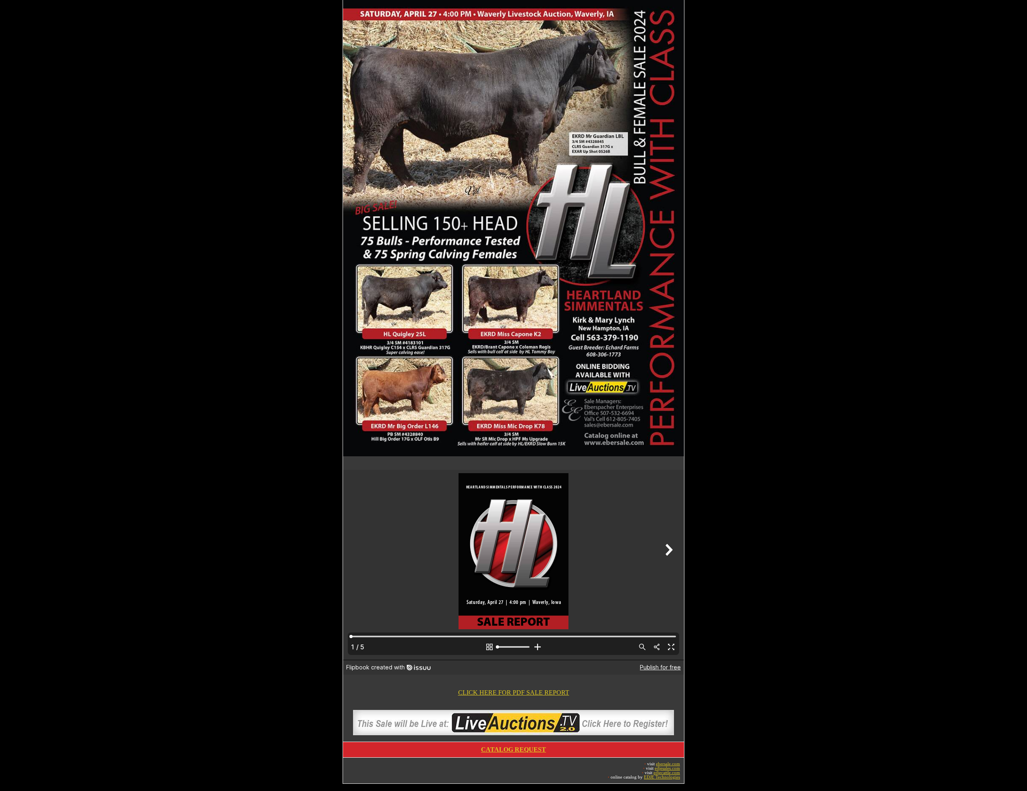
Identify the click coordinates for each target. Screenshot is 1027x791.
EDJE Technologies (662, 777)
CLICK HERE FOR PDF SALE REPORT (513, 692)
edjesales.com (667, 768)
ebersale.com (668, 764)
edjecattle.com (667, 773)
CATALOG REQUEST (513, 749)
